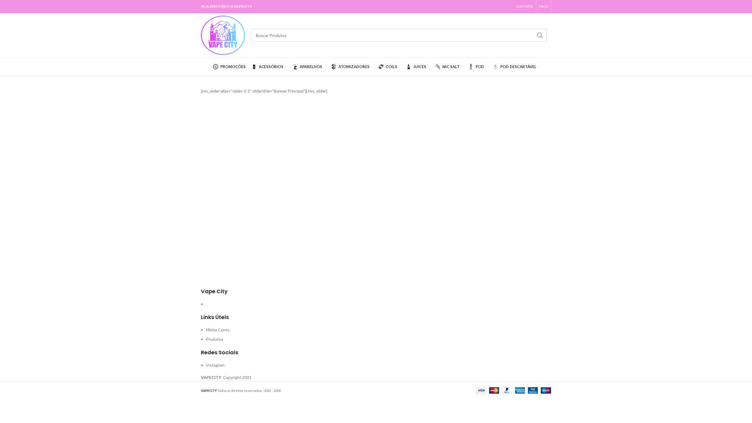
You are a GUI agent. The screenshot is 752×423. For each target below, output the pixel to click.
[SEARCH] (540, 35)
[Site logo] (223, 34)
